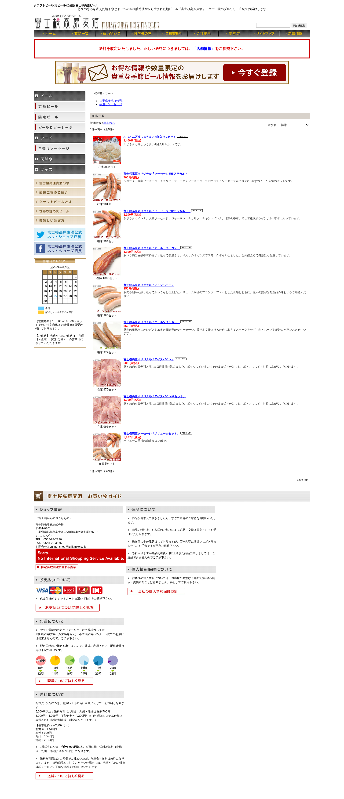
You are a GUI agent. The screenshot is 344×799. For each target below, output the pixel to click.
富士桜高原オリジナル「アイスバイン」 (149, 359)
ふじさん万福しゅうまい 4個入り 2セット (150, 136)
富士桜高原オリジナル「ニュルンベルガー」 (152, 322)
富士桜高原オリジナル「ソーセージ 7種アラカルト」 (157, 211)
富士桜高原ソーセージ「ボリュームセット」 (152, 433)
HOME (98, 93)
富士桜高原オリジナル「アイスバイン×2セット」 (155, 396)
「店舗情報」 (204, 49)
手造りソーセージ (110, 104)
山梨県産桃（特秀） (112, 100)
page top (302, 479)
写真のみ (109, 123)
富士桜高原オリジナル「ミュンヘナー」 (149, 285)
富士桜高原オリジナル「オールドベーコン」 (152, 248)
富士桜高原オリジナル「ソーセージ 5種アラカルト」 (157, 173)
